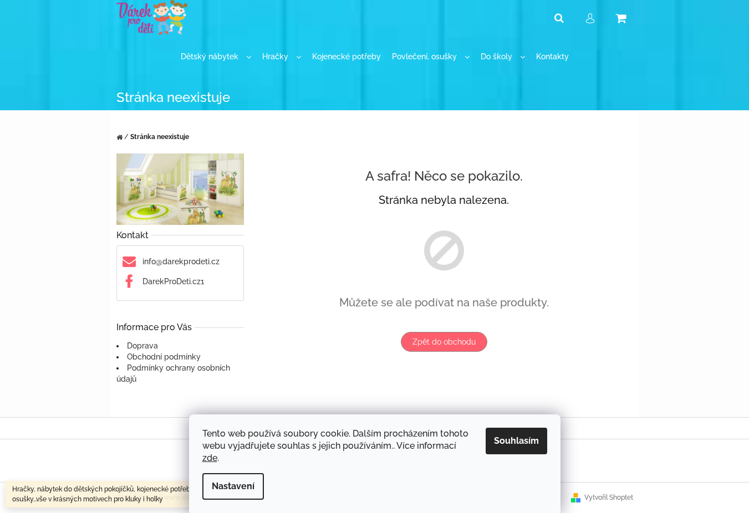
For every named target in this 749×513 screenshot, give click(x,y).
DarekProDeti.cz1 (173, 281)
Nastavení (233, 486)
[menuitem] (216, 57)
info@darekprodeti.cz (181, 261)
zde (209, 458)
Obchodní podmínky (164, 356)
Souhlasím (516, 440)
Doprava (142, 345)
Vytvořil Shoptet (608, 497)
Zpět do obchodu (444, 341)
